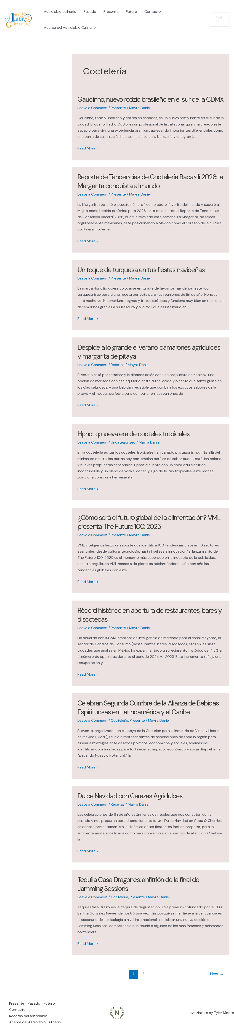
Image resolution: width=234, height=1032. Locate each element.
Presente (111, 11)
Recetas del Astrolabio (28, 1016)
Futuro (131, 11)
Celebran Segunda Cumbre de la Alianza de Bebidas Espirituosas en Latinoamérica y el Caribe (148, 707)
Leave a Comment (92, 107)
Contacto (152, 11)
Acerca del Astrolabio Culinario (70, 27)
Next (216, 973)
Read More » (87, 148)
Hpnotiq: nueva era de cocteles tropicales (133, 433)
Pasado (90, 11)
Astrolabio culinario (60, 11)
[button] (219, 20)
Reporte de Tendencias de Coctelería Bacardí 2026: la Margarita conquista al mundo (150, 181)
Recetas (118, 364)
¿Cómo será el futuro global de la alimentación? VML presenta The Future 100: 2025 (148, 522)
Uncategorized (123, 442)
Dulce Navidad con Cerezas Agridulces (129, 796)
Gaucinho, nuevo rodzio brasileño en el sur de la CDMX (150, 99)
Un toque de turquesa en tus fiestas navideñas (141, 269)
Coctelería (119, 720)
